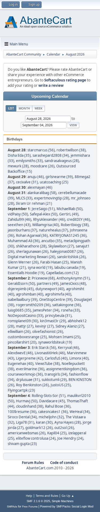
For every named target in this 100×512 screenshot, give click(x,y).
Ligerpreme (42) (29, 358)
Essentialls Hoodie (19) (26, 272)
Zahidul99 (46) (19, 219)
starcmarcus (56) (41, 150)
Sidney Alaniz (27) (69, 326)
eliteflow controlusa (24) (35, 438)
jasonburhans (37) (22, 230)
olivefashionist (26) (47, 331)
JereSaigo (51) (43, 208)
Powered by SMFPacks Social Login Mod (66, 506)
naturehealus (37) (53, 230)
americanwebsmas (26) (26, 433)
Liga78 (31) (25, 422)
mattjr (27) (24, 326)
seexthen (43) (19, 224)
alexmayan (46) (39, 187)
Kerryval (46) (68, 347)
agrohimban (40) (29, 294)
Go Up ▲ (68, 496)
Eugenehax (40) (20, 363)
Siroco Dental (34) (22, 417)
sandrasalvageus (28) (62, 160)
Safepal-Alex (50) (43, 214)
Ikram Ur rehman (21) (34, 203)
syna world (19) (40, 267)
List (11, 108)
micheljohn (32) (51, 417)
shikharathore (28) (31, 246)
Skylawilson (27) (61, 246)
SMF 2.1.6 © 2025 (38, 501)
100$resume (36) (22, 411)
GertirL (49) (68, 214)
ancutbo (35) (51, 240)
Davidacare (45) (52, 401)
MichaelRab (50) (69, 208)
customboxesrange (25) (27, 336)
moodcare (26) (42, 166)
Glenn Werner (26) (23, 262)
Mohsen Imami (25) (64, 336)
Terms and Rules (47, 496)
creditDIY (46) (78, 219)
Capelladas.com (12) (62, 272)
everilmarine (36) (30, 369)
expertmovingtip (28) (51, 198)
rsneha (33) (70, 310)
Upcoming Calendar (50, 96)
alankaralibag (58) (41, 192)
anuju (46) (35, 176)
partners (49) (47, 283)
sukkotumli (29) (54, 379)
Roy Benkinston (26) (32, 385)
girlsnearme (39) (59, 176)
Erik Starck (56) (44, 347)
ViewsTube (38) (47, 363)
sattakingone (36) (66, 304)
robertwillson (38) (71, 150)
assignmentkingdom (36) (66, 369)
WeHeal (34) (80, 411)
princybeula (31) (58, 315)
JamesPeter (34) (46, 310)
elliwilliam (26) (19, 331)
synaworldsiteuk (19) (55, 342)
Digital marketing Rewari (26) (31, 256)
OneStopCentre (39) (55, 299)
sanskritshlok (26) (71, 256)
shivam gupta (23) (22, 443)
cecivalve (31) (27, 182)
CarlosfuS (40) (56, 358)
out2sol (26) (64, 427)
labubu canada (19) (69, 267)
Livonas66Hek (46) (50, 352)
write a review (50, 85)
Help (29, 496)
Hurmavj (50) (26, 401)
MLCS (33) (24, 198)
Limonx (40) (79, 358)
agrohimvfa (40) (58, 294)
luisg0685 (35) (19, 310)
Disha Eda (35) (19, 155)
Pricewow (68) (43, 278)
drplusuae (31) (28, 379)
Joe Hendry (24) (70, 438)
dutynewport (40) (49, 288)
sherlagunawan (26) (32, 251)
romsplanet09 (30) (23, 320)
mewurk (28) (18, 166)
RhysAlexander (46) (49, 219)
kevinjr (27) (44, 326)
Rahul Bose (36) (57, 406)
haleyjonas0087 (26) (66, 251)
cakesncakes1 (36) (53, 411)
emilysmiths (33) (29, 160)
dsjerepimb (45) (21, 288)
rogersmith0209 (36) (33, 304)
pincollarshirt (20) (22, 342)
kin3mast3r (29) (53, 320)
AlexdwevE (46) (20, 352)
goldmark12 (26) (39, 427)
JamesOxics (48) (73, 283)
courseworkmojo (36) (25, 374)
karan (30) (44, 422)
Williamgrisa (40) (45, 224)
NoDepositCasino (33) (25, 315)
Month (24, 108)
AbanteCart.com (39, 468)
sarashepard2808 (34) (51, 155)
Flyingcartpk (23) (21, 390)
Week (38, 108)
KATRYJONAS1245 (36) (68, 235)
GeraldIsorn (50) (21, 283)
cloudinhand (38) (29, 406)
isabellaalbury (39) (22, 299)
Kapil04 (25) (56, 433)
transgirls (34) (56, 374)
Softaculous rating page (65, 80)
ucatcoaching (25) (54, 182)
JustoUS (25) (61, 385)
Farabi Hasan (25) (54, 262)
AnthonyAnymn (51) (73, 278)
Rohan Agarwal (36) (32, 235)
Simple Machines (63, 501)
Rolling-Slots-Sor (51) (48, 395)
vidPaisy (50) (18, 214)
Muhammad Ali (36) (23, 240)
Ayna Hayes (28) (67, 422)
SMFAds (12, 506)
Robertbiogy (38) (75, 224)
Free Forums (30, 506)
